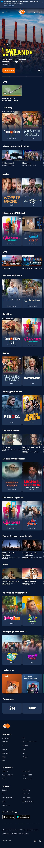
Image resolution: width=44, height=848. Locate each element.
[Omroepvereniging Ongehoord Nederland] (12, 708)
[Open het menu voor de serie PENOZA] (20, 397)
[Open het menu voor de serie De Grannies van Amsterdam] (20, 218)
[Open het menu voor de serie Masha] (20, 598)
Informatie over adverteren (20, 833)
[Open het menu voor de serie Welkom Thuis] (40, 637)
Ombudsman (27, 798)
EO (3, 745)
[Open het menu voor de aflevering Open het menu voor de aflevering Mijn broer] (19, 436)
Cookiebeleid (6, 833)
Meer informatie (9, 6)
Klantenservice (27, 779)
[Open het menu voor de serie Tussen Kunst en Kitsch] (40, 218)
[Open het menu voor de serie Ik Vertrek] (40, 281)
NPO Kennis (26, 790)
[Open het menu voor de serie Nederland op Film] (20, 281)
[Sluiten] (41, 2)
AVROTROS (6, 738)
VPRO (24, 749)
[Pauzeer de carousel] (39, 70)
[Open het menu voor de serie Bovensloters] (40, 397)
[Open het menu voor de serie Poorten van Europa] (20, 464)
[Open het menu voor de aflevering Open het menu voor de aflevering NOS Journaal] (19, 152)
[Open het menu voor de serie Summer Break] (20, 637)
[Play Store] (23, 817)
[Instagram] (40, 841)
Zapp (4, 794)
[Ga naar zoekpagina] (34, 11)
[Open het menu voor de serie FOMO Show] (20, 113)
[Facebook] (35, 841)
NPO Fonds (26, 794)
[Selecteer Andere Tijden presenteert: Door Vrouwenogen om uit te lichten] (30, 75)
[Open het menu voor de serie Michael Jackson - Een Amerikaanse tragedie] (40, 464)
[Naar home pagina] (22, 11)
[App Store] (8, 817)
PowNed (25, 745)
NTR (24, 738)
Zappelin (5, 790)
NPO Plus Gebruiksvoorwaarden (29, 830)
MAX (3, 757)
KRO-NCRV (5, 753)
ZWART (25, 757)
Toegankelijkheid (7, 775)
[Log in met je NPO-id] (39, 11)
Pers (3, 779)
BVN (3, 801)
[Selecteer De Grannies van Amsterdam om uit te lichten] (22, 75)
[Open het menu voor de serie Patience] (40, 358)
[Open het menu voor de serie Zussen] (40, 180)
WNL (24, 753)
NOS (3, 761)
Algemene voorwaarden (9, 830)
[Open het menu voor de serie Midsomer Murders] (40, 113)
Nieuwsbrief (26, 771)
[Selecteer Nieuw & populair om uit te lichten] (38, 75)
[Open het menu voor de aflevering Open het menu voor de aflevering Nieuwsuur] (40, 152)
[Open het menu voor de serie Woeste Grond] (20, 180)
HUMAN (4, 749)
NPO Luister (6, 805)
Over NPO (5, 771)
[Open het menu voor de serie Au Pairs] (40, 503)
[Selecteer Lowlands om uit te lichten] (6, 75)
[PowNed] (32, 708)
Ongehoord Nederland (30, 742)
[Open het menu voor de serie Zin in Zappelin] (40, 598)
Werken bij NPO (27, 775)
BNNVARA (5, 742)
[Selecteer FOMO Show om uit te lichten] (14, 75)
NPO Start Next (7, 798)
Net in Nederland (28, 801)
